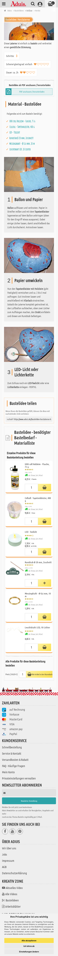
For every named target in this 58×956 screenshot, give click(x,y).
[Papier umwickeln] (29, 255)
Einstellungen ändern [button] (29, 951)
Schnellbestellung (12, 747)
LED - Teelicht (14, 132)
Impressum (8, 860)
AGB (4, 867)
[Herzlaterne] (29, 31)
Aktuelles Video (14, 887)
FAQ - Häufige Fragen (13, 766)
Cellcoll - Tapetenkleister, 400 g (22, 127)
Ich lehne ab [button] (29, 946)
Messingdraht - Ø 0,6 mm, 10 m (22, 143)
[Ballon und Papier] (29, 174)
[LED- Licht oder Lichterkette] (29, 344)
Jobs (4, 854)
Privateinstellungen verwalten (19, 778)
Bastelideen (12, 900)
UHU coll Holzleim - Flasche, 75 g (22, 121)
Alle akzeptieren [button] (29, 940)
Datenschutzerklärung (14, 873)
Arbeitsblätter (13, 906)
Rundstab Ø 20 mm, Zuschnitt (21, 138)
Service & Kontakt (11, 753)
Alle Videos (11, 894)
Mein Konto (8, 772)
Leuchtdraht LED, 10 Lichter (20, 149)
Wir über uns (9, 848)
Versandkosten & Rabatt (15, 759)
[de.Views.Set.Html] (44, 487)
